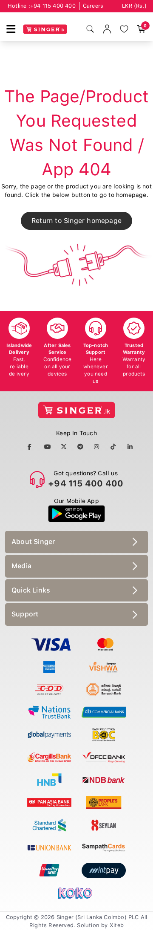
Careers (93, 6)
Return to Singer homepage (76, 221)
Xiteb (117, 925)
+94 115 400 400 (53, 6)
